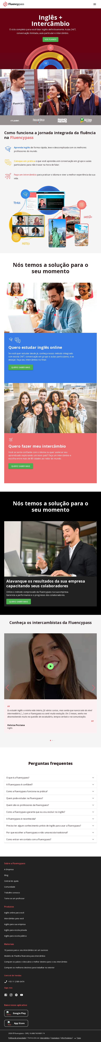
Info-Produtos (66, 1038)
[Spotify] (16, 995)
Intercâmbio (45, 1038)
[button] (50, 777)
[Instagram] (11, 995)
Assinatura (55, 1038)
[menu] (95, 4)
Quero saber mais (20, 367)
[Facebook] (5, 995)
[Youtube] (21, 995)
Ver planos (50, 39)
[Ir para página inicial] (14, 4)
